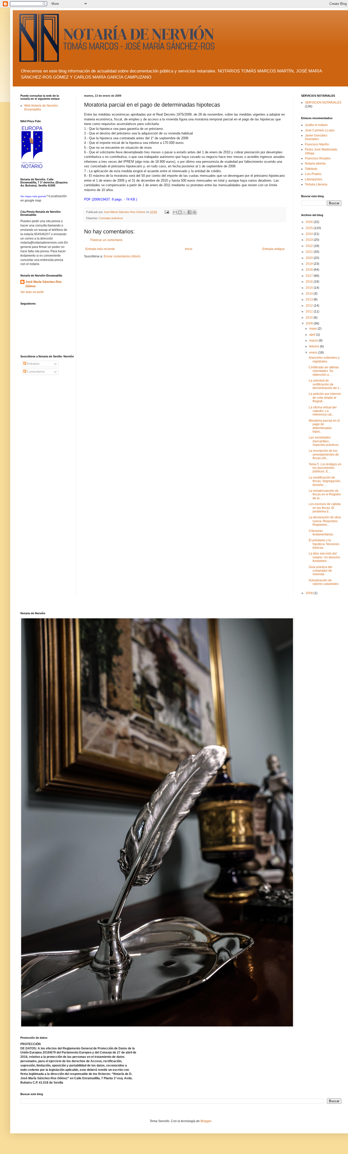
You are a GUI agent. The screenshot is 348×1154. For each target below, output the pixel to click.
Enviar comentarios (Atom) (122, 256)
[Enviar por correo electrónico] (175, 212)
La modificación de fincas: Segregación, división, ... (325, 481)
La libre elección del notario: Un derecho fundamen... (324, 557)
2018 (310, 269)
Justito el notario (316, 125)
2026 (310, 222)
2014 (310, 293)
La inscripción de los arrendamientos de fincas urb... (324, 454)
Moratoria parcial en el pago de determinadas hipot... (324, 426)
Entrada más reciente (100, 249)
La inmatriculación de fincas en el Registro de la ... (325, 494)
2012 (310, 305)
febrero (314, 346)
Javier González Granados (316, 137)
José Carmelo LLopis (319, 130)
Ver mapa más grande (33, 196)
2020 (310, 258)
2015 (310, 288)
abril (312, 334)
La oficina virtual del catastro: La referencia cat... (323, 411)
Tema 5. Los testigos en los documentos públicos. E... (325, 467)
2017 (310, 276)
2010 (310, 317)
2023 (310, 240)
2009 (310, 323)
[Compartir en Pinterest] (194, 212)
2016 (310, 281)
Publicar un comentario (106, 240)
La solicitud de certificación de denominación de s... (325, 384)
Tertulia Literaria (316, 184)
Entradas (32, 364)
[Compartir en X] (184, 212)
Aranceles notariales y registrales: (324, 359)
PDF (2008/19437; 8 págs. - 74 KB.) (110, 199)
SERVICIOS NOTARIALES (323, 102)
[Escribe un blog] (179, 212)
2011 (310, 311)
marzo (314, 340)
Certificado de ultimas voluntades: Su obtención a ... (324, 371)
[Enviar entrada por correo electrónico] (166, 212)
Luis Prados (313, 174)
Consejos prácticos (111, 218)
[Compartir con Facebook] (189, 212)
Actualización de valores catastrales (324, 582)
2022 (310, 246)
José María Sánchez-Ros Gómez (43, 284)
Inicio (188, 249)
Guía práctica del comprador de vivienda (320, 570)
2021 (310, 252)
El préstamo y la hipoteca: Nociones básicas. (324, 543)
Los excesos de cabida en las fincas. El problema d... (325, 507)
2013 (310, 299)
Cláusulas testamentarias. (321, 532)
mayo (313, 328)
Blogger (205, 1121)
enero (313, 352)
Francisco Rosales (318, 158)
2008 (310, 593)
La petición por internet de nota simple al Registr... (325, 397)
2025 (310, 228)
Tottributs (311, 169)
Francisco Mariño (317, 144)
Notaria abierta (315, 163)
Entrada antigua (273, 249)
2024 (310, 234)
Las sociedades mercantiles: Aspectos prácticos (324, 441)
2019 (310, 264)
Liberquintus (313, 179)
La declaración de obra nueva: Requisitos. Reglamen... (325, 521)
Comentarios (35, 371)
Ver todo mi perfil (32, 292)
